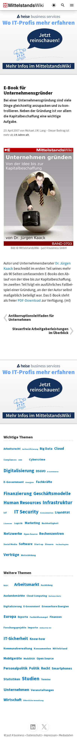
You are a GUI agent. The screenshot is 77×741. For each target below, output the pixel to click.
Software (26, 544)
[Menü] (71, 5)
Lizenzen (8, 523)
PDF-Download (29, 300)
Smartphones (62, 668)
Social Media (10, 544)
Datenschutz (55, 596)
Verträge (11, 555)
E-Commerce (52, 471)
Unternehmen (16, 690)
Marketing (32, 523)
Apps (6, 585)
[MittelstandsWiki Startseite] (22, 5)
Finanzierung (18, 493)
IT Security (26, 511)
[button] (62, 5)
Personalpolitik (15, 668)
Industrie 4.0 (45, 628)
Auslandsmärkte (14, 596)
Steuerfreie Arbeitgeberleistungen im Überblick (40, 331)
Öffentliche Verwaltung (33, 700)
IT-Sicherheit (16, 638)
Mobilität (29, 659)
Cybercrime (37, 459)
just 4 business (15, 735)
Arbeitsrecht (12, 449)
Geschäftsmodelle (52, 493)
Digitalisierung (19, 471)
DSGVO (41, 471)
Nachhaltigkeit (50, 523)
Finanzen (56, 617)
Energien (29, 482)
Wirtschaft (12, 700)
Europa (10, 617)
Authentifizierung (30, 449)
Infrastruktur (57, 502)
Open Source (31, 534)
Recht (45, 668)
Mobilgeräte (13, 658)
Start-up (38, 544)
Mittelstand (60, 648)
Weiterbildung (28, 555)
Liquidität (62, 512)
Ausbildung (47, 585)
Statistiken (12, 679)
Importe (33, 627)
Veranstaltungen (42, 690)
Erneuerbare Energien (55, 606)
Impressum (50, 735)
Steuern (49, 544)
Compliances (10, 459)
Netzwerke (13, 533)
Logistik (18, 523)
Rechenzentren (51, 533)
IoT (5, 512)
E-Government (14, 482)
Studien (30, 678)
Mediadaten (66, 735)
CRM (20, 460)
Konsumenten (46, 512)
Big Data (46, 448)
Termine (45, 679)
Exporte (23, 617)
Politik (34, 668)
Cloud (59, 448)
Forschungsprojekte (15, 627)
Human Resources (22, 502)
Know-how (37, 639)
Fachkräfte (44, 482)
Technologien (62, 544)
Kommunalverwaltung (18, 649)
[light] (53, 5)
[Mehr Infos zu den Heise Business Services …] (38, 42)
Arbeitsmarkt (26, 584)
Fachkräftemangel (39, 617)
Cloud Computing (37, 596)
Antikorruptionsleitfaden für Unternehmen (31, 318)
